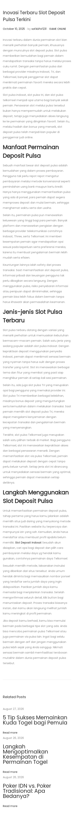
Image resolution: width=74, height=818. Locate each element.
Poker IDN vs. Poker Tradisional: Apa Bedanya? (27, 791)
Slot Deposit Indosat (28, 542)
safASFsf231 (38, 29)
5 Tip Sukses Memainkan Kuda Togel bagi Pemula (35, 720)
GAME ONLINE (57, 29)
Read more (10, 733)
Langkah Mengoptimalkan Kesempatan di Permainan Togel (25, 754)
